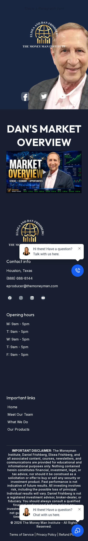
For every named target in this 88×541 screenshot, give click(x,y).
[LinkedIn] (32, 297)
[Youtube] (43, 297)
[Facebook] (9, 297)
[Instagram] (20, 297)
